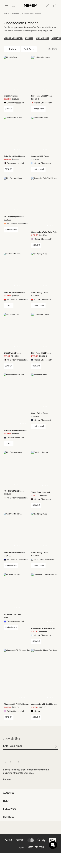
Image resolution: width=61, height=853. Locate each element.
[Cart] (55, 5)
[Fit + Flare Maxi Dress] (17, 195)
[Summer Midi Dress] (44, 135)
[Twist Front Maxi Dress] (17, 135)
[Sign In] (48, 5)
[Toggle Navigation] (6, 5)
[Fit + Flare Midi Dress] (44, 331)
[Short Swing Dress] (44, 271)
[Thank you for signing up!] (56, 746)
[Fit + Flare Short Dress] (44, 74)
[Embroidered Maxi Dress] (23, 400)
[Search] (13, 5)
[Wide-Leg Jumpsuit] (17, 592)
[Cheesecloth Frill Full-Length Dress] (22, 675)
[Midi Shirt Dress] (17, 74)
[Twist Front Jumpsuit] (44, 470)
